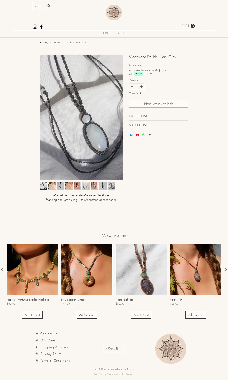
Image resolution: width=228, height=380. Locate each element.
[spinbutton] (137, 86)
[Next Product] (226, 270)
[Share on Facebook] (131, 135)
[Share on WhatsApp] (144, 135)
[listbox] (114, 348)
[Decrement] (132, 86)
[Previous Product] (2, 270)
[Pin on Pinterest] (138, 135)
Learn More (149, 73)
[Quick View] (32, 269)
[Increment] (142, 86)
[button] (188, 26)
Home (43, 42)
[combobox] (42, 6)
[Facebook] (41, 26)
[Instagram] (35, 26)
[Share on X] (150, 135)
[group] (114, 281)
